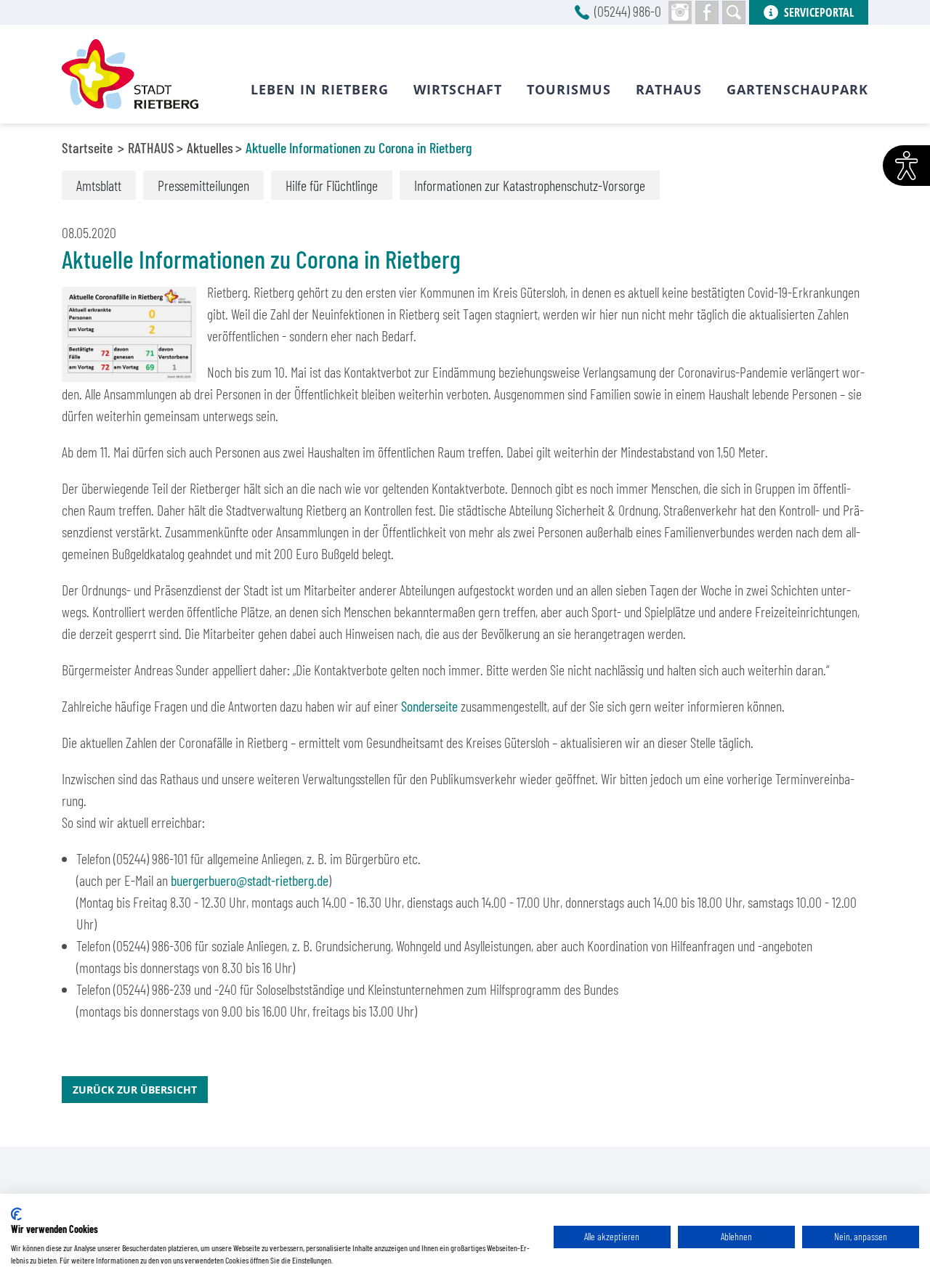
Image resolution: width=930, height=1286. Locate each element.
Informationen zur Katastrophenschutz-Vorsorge (529, 185)
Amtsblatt (98, 185)
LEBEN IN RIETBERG (320, 89)
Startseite (87, 147)
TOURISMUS (569, 89)
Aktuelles (210, 147)
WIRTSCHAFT (457, 89)
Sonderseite (429, 706)
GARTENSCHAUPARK (797, 89)
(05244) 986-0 (627, 11)
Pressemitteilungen (203, 185)
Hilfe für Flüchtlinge (332, 185)
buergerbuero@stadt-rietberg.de (249, 880)
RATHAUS (151, 147)
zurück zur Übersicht (135, 1089)
